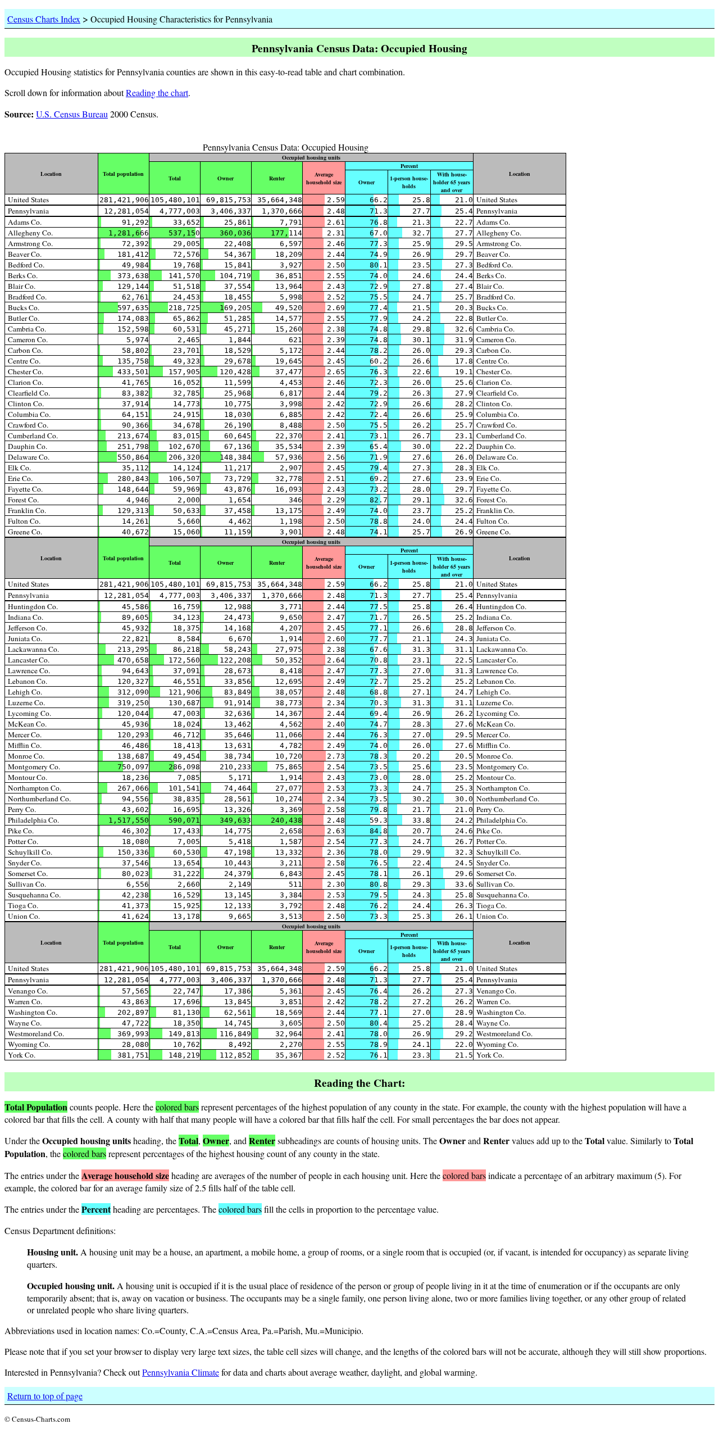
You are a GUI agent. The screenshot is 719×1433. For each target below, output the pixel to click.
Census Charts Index (43, 19)
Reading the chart (157, 92)
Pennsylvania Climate (180, 1372)
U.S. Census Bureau (72, 114)
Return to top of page (45, 1396)
